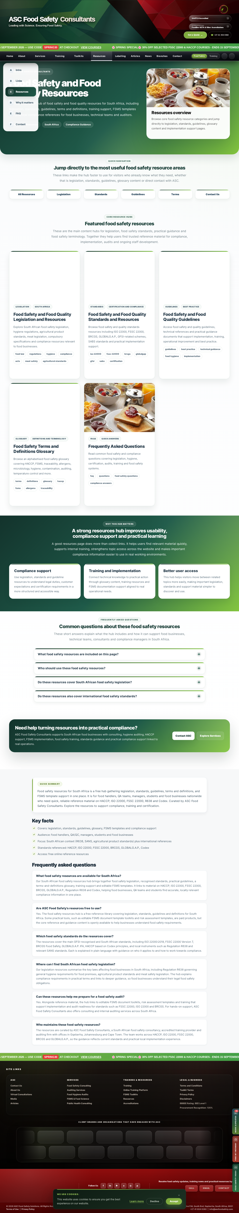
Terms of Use (12, 1209)
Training (59, 56)
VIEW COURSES (41, 47)
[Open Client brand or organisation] (30, 1137)
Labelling (120, 56)
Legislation (64, 194)
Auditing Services (76, 1090)
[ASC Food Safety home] (19, 1186)
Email (206, 1188)
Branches (162, 56)
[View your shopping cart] (224, 56)
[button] (182, 1193)
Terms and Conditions (191, 1085)
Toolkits (78, 56)
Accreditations (131, 1103)
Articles (135, 56)
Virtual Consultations (21, 1094)
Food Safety (199, 56)
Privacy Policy (187, 1094)
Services (40, 56)
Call (191, 1188)
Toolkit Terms (187, 1090)
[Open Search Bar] (232, 56)
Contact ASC (183, 735)
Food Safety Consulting (79, 1085)
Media (13, 1098)
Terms (175, 194)
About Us (15, 1090)
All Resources (26, 194)
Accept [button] (174, 1201)
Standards (101, 194)
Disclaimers (186, 1098)
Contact (177, 56)
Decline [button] (154, 1201)
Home (9, 56)
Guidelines (138, 194)
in (110, 1185)
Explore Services (210, 735)
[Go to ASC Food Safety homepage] (223, 9)
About (21, 56)
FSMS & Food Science (78, 1098)
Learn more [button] (137, 1201)
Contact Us (212, 194)
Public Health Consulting (79, 1103)
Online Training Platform (135, 1090)
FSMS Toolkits (130, 1094)
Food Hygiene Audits (77, 1094)
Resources (99, 56)
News (148, 56)
